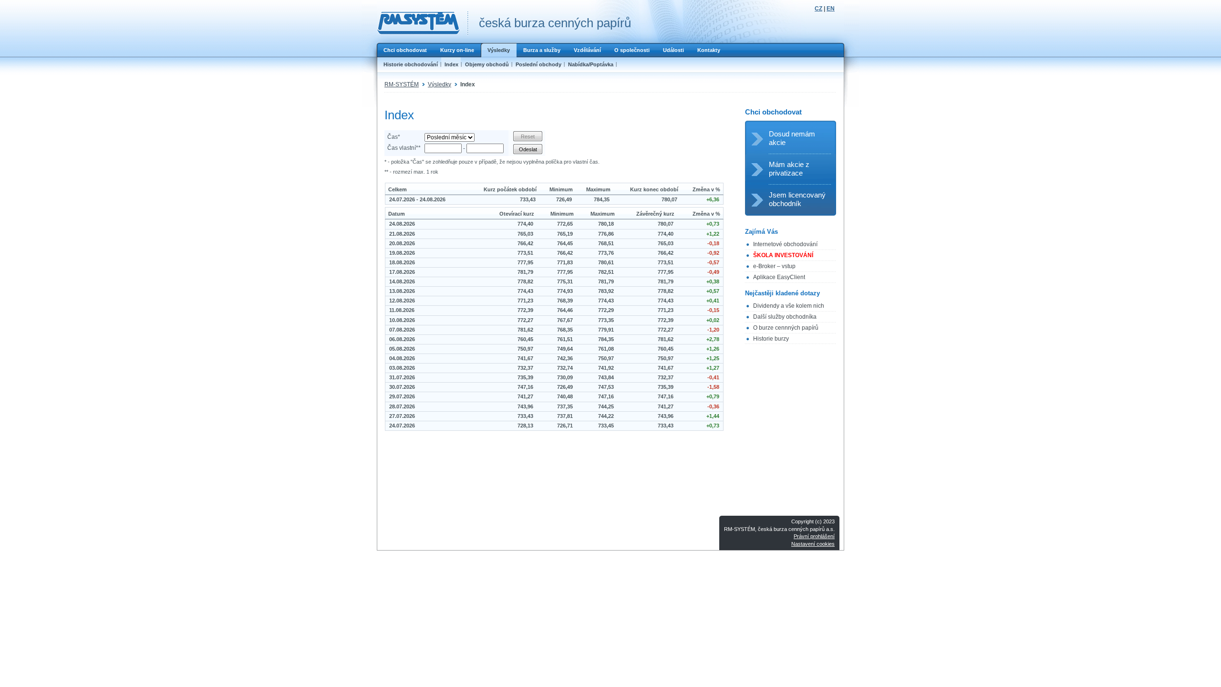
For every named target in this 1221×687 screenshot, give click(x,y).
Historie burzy (771, 338)
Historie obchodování (410, 64)
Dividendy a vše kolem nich (788, 305)
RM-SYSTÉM (401, 84)
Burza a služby (541, 50)
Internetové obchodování (785, 244)
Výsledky (498, 50)
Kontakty (708, 50)
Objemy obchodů (487, 64)
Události (673, 50)
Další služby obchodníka (785, 316)
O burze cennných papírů (785, 327)
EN (831, 8)
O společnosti (632, 50)
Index (451, 64)
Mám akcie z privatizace (789, 168)
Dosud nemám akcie (792, 138)
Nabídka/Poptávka (590, 64)
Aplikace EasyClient (779, 277)
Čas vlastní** (404, 148)
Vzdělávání (587, 50)
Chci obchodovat (405, 50)
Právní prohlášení (814, 536)
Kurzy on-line (457, 50)
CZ (818, 8)
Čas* (393, 137)
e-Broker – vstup (774, 266)
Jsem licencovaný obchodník (797, 199)
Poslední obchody (538, 64)
